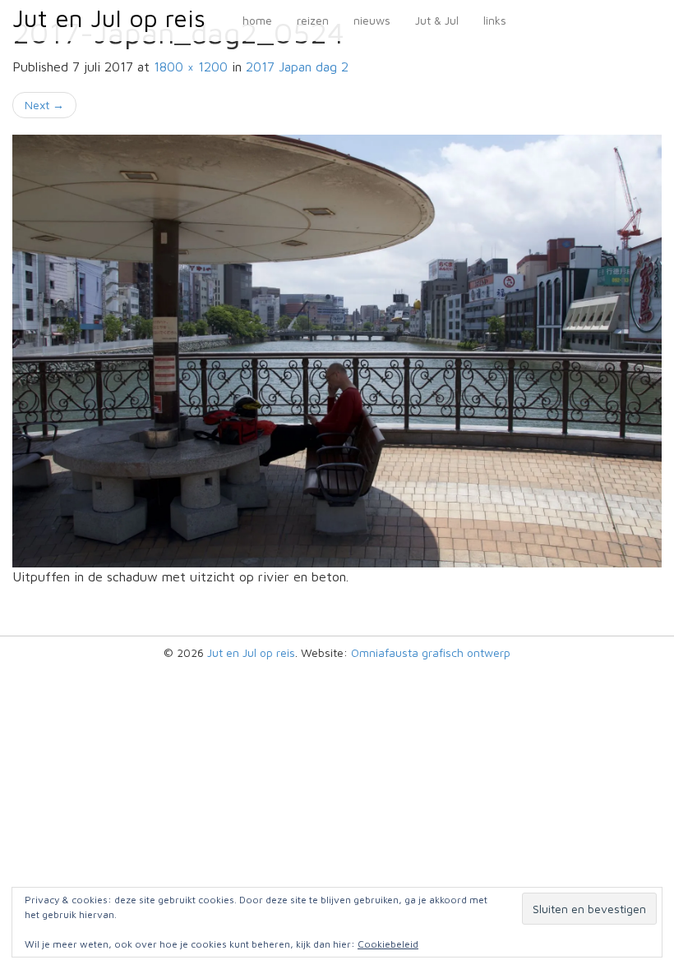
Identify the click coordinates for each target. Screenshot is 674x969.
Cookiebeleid (388, 944)
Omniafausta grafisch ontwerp (430, 652)
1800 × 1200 (191, 66)
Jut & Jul (437, 20)
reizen (313, 20)
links (494, 20)
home (257, 20)
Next (44, 105)
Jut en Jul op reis (108, 17)
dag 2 (297, 66)
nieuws (371, 20)
